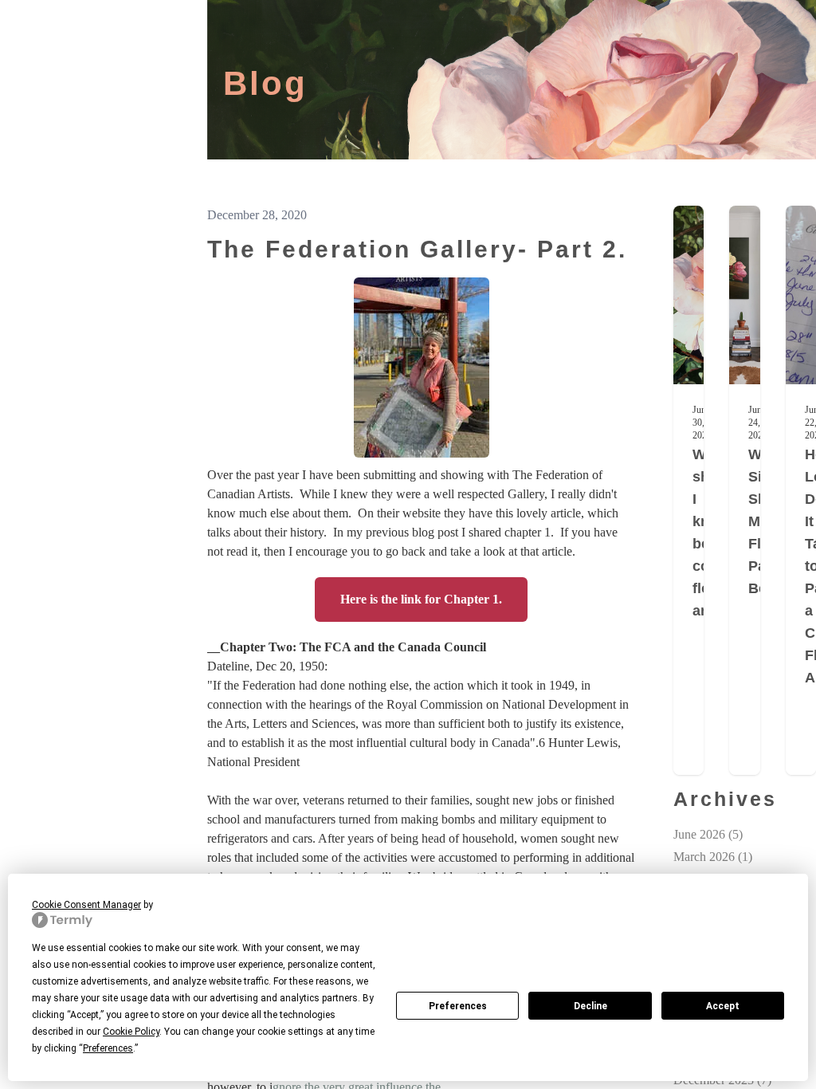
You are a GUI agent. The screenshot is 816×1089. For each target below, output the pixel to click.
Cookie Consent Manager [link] (86, 904)
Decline (590, 1006)
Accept (723, 1006)
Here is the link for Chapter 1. (421, 599)
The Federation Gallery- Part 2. (417, 249)
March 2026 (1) (712, 856)
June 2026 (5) (708, 834)
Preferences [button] (108, 1048)
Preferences (458, 1006)
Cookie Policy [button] (131, 1031)
